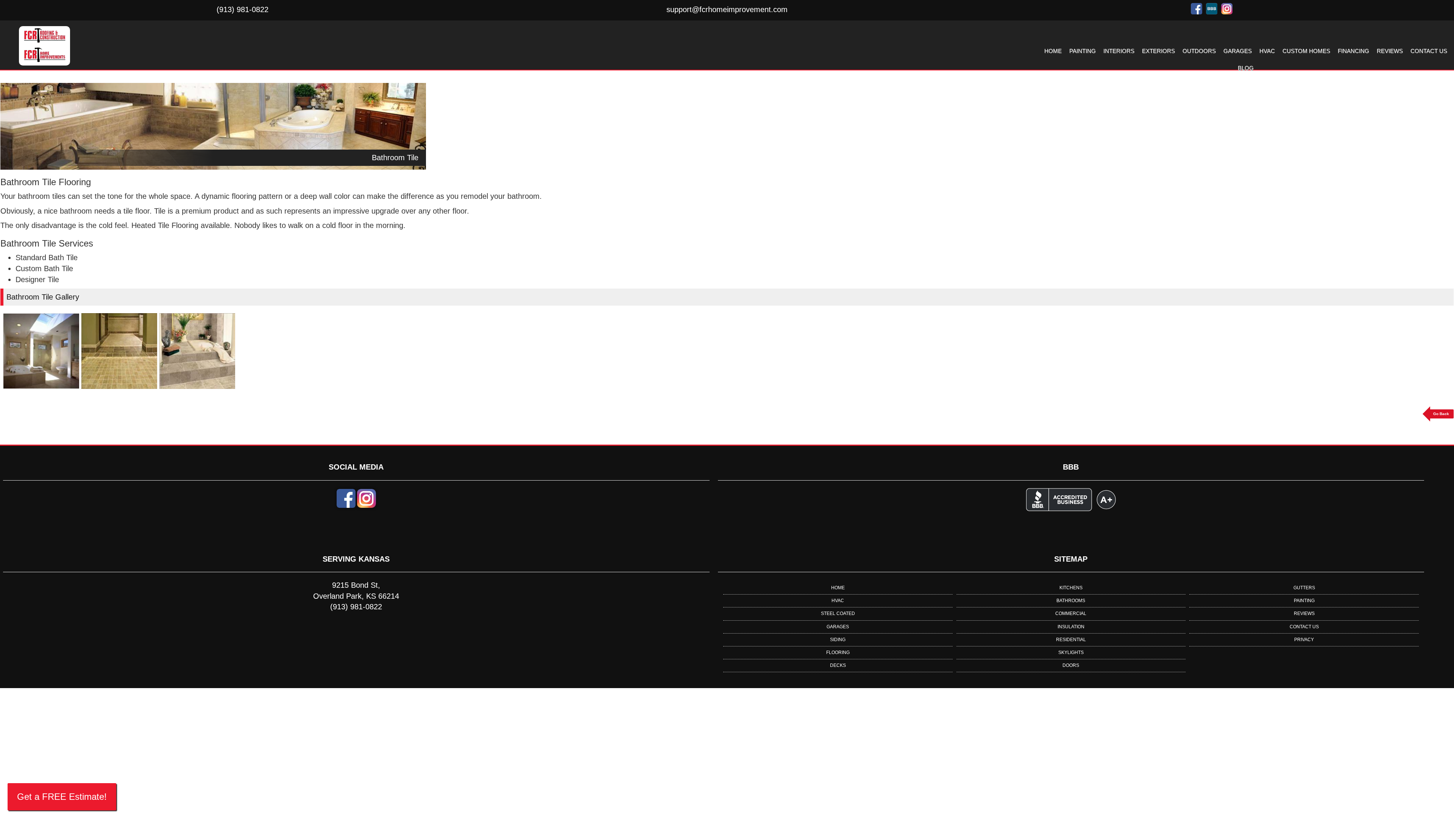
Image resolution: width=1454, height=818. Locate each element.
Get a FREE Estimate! (62, 796)
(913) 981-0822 (242, 9)
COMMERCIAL (1070, 613)
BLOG (1246, 68)
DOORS (1070, 665)
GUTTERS (1304, 587)
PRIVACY (1304, 639)
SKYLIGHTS (1071, 652)
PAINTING (1082, 51)
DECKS (838, 665)
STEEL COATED (838, 613)
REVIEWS (1390, 51)
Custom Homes (1306, 51)
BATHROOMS (1070, 600)
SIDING (838, 639)
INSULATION (1071, 626)
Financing (1353, 51)
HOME (1053, 51)
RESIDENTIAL (1071, 639)
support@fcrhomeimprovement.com (727, 9)
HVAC (1267, 51)
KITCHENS (1071, 587)
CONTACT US (1428, 51)
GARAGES (1237, 51)
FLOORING (838, 652)
